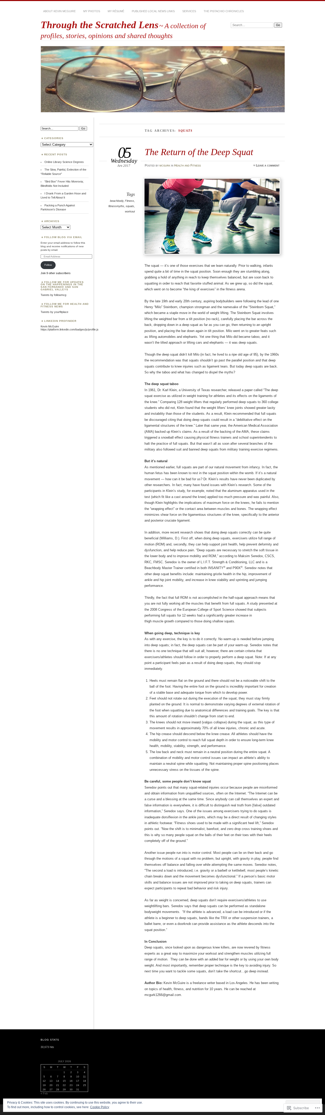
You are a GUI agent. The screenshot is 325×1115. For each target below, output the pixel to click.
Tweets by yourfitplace (54, 311)
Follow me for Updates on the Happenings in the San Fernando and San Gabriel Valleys (62, 286)
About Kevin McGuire (59, 11)
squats (130, 206)
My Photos (91, 11)
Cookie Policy (99, 1107)
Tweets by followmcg (53, 294)
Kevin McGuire (50, 326)
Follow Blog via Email (63, 237)
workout (130, 211)
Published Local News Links (153, 11)
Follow (48, 264)
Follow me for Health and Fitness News (65, 305)
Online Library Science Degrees (64, 161)
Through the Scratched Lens (99, 24)
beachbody (116, 200)
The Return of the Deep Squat (199, 152)
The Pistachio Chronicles (224, 11)
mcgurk (164, 165)
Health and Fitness (187, 165)
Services (189, 11)
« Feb (44, 1093)
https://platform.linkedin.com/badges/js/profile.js (70, 329)
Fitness (129, 200)
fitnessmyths (116, 206)
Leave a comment (268, 165)
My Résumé (116, 11)
